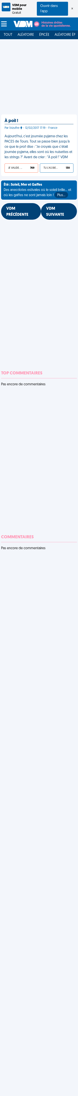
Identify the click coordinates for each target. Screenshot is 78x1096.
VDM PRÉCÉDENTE (17, 212)
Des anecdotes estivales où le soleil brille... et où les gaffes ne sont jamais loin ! (37, 190)
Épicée (44, 35)
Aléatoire (26, 35)
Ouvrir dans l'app (49, 8)
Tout (8, 35)
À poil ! (11, 121)
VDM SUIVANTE (55, 212)
